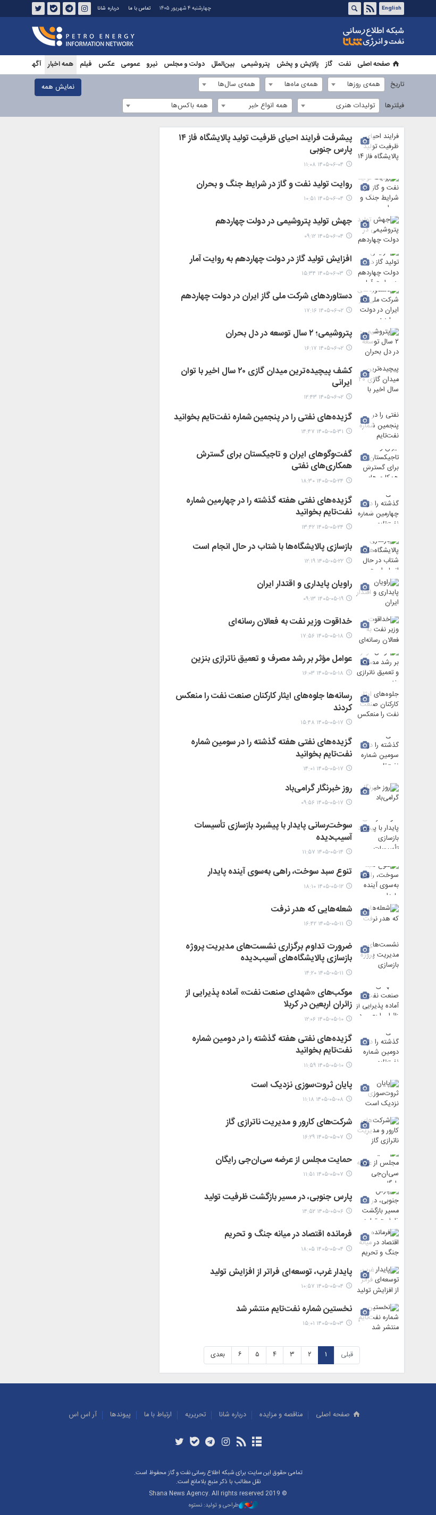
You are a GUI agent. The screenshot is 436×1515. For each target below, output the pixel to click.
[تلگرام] (210, 1443)
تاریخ (397, 84)
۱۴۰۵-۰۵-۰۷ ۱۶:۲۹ (323, 1137)
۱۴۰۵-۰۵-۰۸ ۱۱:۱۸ (323, 1100)
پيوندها (120, 1415)
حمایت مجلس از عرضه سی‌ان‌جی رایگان (283, 1161)
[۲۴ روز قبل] (377, 918)
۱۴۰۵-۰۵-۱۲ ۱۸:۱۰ (323, 887)
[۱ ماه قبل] (377, 1281)
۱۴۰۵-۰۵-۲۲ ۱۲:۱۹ (323, 561)
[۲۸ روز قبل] (377, 1131)
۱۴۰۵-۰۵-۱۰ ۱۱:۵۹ (323, 1066)
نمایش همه (57, 87)
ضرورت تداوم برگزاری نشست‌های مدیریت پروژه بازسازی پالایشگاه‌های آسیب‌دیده (269, 953)
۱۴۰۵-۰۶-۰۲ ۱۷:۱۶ (323, 311)
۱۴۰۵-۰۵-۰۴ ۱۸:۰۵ (322, 1249)
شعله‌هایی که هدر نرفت (311, 910)
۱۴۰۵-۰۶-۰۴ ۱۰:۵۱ (323, 199)
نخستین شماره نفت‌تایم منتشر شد (294, 1310)
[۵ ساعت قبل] (377, 230)
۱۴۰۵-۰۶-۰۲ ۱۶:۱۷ (323, 348)
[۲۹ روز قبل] (377, 1206)
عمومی (130, 64)
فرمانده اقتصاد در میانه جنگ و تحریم (288, 1235)
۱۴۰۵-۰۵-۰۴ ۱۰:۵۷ (322, 1286)
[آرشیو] (256, 1443)
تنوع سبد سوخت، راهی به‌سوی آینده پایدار (280, 872)
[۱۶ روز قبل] (377, 593)
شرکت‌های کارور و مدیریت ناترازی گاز (289, 1123)
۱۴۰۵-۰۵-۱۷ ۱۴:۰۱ (323, 769)
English (391, 8)
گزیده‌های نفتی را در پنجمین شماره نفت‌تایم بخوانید (263, 418)
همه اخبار (60, 64)
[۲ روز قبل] (377, 305)
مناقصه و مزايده (281, 1415)
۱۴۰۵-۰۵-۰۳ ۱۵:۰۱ (323, 1324)
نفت (345, 64)
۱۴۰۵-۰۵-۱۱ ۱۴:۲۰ (323, 973)
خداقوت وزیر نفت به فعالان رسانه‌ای (290, 622)
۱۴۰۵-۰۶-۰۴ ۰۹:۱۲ (323, 236)
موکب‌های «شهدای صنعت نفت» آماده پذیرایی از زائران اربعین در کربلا (269, 999)
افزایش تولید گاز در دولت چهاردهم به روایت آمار (271, 260)
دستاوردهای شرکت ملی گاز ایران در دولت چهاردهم (266, 297)
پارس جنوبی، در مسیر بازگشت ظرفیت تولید (278, 1198)
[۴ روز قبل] (377, 426)
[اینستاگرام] (225, 1443)
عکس (106, 64)
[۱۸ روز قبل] (377, 705)
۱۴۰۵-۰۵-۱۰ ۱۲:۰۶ (323, 1019)
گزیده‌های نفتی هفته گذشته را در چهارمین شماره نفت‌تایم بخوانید (269, 507)
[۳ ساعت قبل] (377, 147)
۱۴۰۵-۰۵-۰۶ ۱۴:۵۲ (322, 1212)
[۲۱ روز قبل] (377, 834)
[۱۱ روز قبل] (377, 463)
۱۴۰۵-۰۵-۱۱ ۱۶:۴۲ (323, 924)
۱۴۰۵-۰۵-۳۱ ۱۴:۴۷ (322, 432)
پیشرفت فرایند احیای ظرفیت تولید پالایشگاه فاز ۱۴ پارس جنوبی (265, 145)
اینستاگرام (84, 8)
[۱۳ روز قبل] (377, 555)
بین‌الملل (222, 64)
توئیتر (38, 8)
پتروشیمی (255, 64)
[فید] (241, 1443)
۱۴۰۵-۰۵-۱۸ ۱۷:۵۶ (321, 636)
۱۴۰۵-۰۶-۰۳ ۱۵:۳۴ (322, 274)
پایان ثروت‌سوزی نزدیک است (301, 1086)
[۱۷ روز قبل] (377, 630)
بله (53, 8)
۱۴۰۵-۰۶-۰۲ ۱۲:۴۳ (323, 397)
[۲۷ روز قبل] (377, 1094)
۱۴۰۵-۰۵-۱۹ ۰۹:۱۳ (323, 599)
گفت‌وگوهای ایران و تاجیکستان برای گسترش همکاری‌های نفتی (274, 461)
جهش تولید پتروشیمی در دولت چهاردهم (283, 222)
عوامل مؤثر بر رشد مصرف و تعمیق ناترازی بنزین (271, 659)
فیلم (86, 64)
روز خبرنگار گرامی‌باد (318, 789)
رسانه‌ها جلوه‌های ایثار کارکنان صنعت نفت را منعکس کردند (263, 703)
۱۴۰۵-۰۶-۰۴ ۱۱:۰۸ (323, 165)
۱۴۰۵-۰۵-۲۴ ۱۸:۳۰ (322, 481)
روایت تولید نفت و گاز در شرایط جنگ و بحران (274, 185)
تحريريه (195, 1415)
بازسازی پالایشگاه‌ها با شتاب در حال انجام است (272, 547)
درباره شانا (108, 8)
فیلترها (394, 105)
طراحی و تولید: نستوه (214, 1505)
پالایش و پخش (297, 64)
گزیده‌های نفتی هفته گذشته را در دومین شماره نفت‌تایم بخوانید (272, 1046)
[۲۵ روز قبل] (377, 1001)
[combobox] (356, 84)
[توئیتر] (179, 1443)
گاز (328, 64)
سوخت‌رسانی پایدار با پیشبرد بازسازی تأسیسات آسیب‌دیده (273, 832)
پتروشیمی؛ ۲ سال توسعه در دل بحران (288, 334)
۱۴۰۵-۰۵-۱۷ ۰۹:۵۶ (322, 803)
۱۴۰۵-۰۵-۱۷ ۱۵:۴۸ (321, 723)
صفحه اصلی (373, 64)
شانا (337, 36)
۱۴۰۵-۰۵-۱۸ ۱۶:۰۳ (322, 673)
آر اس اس (83, 1415)
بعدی (218, 1355)
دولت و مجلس (184, 64)
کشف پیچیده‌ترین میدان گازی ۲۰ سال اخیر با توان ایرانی (266, 378)
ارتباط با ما (158, 1415)
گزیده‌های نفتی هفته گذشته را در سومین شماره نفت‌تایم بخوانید (271, 749)
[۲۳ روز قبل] (377, 880)
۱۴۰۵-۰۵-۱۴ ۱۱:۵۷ (322, 852)
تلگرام (69, 8)
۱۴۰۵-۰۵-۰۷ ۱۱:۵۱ (323, 1174)
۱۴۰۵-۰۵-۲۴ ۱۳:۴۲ (322, 527)
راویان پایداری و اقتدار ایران (304, 585)
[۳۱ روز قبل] (377, 1243)
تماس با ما (139, 8)
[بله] (195, 1443)
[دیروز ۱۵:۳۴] (377, 268)
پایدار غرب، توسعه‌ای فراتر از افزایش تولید (281, 1273)
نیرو (151, 64)
